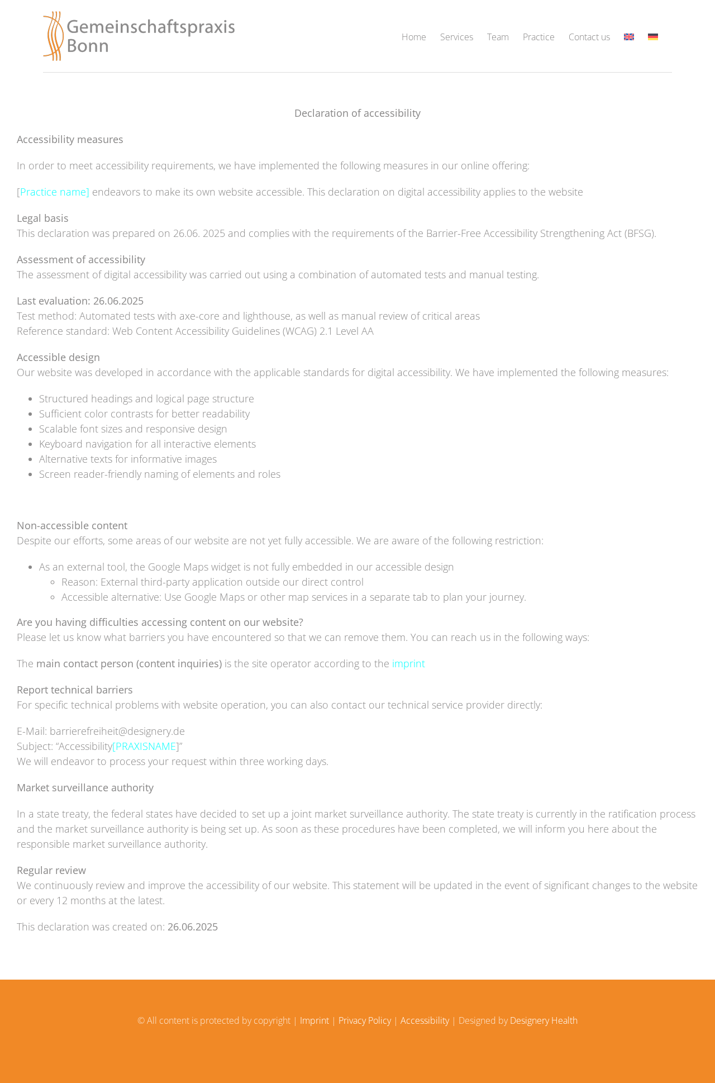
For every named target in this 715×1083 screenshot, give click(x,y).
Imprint (314, 1020)
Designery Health (544, 1020)
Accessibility (425, 1020)
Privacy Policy (365, 1020)
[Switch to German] (653, 36)
